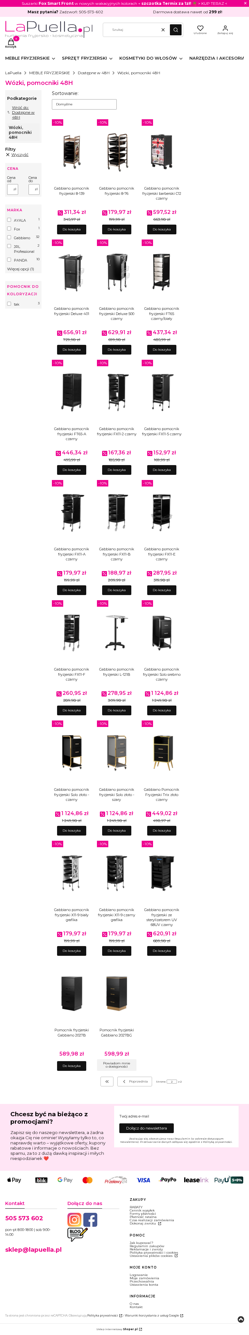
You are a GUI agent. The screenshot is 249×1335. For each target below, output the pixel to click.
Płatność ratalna (143, 1217)
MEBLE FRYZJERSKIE (49, 72)
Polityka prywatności (102, 1315)
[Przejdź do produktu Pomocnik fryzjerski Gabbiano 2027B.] (72, 993)
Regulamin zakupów (147, 1246)
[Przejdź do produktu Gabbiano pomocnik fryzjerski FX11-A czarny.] (72, 512)
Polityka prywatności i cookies (154, 1252)
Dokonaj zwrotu (143, 1223)
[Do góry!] (241, 1320)
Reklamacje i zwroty (146, 1249)
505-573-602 (91, 11)
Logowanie (139, 1275)
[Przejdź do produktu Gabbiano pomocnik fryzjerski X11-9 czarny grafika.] (117, 873)
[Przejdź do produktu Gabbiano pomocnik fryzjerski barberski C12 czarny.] (162, 151)
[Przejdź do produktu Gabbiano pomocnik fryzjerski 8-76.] (117, 151)
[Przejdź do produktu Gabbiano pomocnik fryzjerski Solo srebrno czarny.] (162, 632)
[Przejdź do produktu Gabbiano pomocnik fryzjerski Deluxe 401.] (72, 272)
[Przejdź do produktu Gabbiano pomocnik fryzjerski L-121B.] (117, 632)
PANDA (20, 260)
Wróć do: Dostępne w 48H (23, 112)
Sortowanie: (65, 93)
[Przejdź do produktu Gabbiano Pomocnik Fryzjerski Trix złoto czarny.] (162, 752)
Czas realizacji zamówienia (152, 1220)
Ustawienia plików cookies (151, 1256)
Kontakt (136, 1307)
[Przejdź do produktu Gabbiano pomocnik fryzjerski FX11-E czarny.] (162, 512)
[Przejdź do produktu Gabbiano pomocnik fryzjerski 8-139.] (72, 151)
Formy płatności (143, 1214)
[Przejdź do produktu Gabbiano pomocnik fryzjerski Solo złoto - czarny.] (72, 752)
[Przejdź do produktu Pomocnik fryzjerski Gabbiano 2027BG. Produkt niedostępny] (117, 993)
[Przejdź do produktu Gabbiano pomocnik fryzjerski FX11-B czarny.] (117, 512)
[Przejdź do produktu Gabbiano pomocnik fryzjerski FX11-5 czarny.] (162, 392)
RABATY (136, 1207)
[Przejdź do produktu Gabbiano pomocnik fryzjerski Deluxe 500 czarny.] (117, 272)
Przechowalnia (142, 1281)
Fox (17, 229)
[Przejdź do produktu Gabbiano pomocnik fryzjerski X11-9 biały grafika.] (72, 873)
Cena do (33, 179)
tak (16, 304)
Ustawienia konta (144, 1284)
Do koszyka (72, 229)
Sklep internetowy (117, 1329)
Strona (161, 1081)
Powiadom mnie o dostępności (116, 1065)
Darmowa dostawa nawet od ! (187, 11)
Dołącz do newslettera (146, 1128)
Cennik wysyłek (142, 1210)
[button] (176, 29)
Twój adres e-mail (134, 1116)
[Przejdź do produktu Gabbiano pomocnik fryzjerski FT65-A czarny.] (72, 392)
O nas (134, 1304)
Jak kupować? (141, 1243)
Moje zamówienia (144, 1278)
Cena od (11, 179)
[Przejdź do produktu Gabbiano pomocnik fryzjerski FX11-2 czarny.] (117, 392)
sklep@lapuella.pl (33, 1249)
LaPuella (13, 72)
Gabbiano (22, 238)
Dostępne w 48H (94, 72)
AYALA (20, 220)
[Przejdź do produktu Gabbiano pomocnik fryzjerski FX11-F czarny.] (72, 632)
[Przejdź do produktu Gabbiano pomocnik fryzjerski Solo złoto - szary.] (117, 752)
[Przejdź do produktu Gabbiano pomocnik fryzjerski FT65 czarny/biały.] (162, 272)
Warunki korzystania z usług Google (152, 1315)
